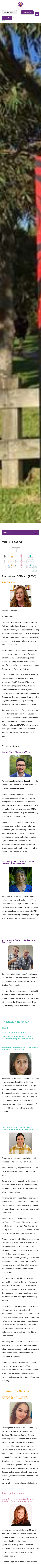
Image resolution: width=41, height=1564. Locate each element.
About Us (6, 533)
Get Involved (27, 12)
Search (7, 18)
